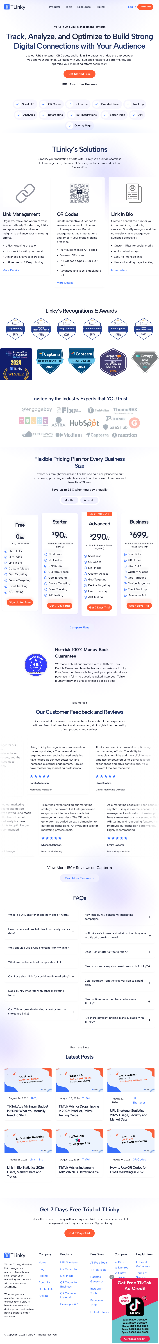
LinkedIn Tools (99, 1312)
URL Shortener (139, 1100)
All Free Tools (99, 1262)
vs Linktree (121, 1267)
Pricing (43, 1275)
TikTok (35, 1098)
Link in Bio (36, 1159)
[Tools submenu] (74, 7)
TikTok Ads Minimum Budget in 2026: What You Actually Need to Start (27, 1110)
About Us (45, 1282)
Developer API (69, 1304)
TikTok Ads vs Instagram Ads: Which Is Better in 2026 (79, 1169)
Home (42, 1262)
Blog (42, 1269)
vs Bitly (119, 1262)
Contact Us (46, 1289)
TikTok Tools (98, 1269)
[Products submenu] (62, 7)
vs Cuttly (120, 1273)
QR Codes (139, 1159)
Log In (132, 7)
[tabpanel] (79, 563)
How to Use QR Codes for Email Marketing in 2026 (128, 1169)
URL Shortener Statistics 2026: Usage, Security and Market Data (128, 1114)
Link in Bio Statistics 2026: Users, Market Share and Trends (25, 1171)
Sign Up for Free (20, 602)
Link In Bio (67, 1275)
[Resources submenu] (92, 7)
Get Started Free (79, 74)
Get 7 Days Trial (60, 605)
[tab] (69, 500)
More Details (11, 270)
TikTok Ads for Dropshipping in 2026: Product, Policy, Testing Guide (79, 1110)
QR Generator (69, 1269)
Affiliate (43, 1295)
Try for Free (145, 6)
